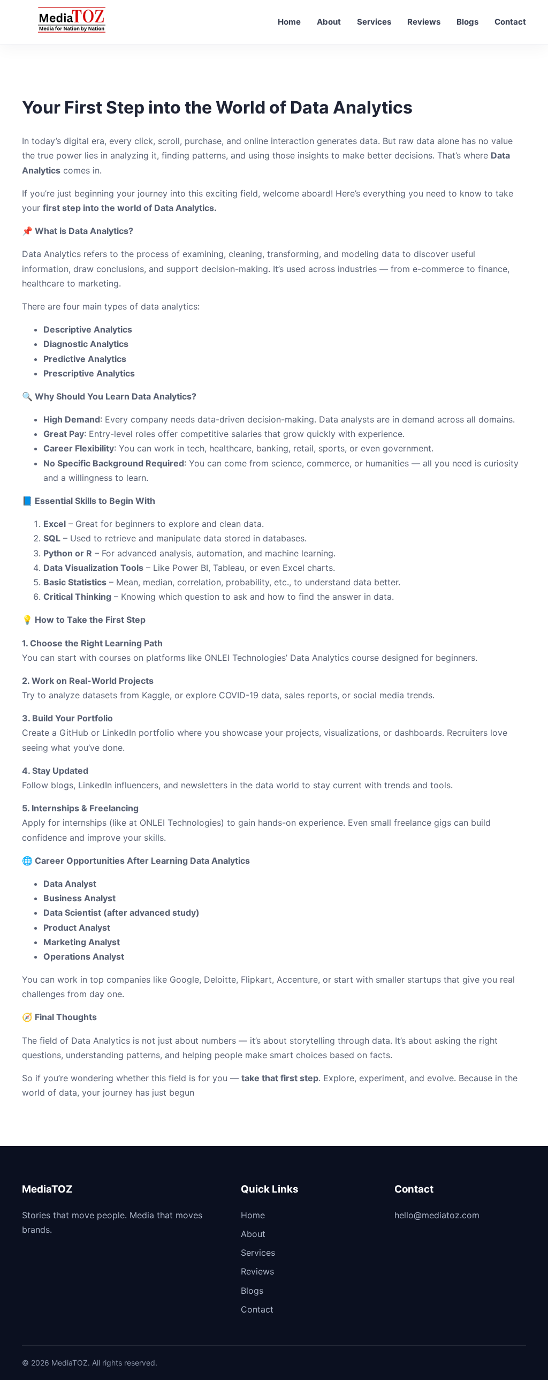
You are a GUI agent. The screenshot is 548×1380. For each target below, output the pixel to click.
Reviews (423, 22)
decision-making (280, 419)
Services (374, 22)
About (329, 22)
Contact (510, 22)
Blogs (467, 22)
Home (289, 22)
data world (277, 785)
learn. (136, 477)
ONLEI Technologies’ (244, 657)
